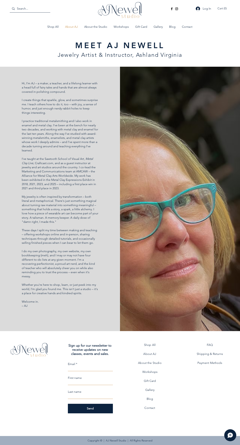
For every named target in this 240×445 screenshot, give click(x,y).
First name (75, 377)
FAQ (210, 345)
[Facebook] (172, 9)
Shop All (150, 345)
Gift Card (150, 381)
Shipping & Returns (210, 354)
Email (71, 364)
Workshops (150, 372)
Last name (74, 391)
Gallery (149, 390)
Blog (150, 399)
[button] (223, 8)
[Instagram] (176, 9)
